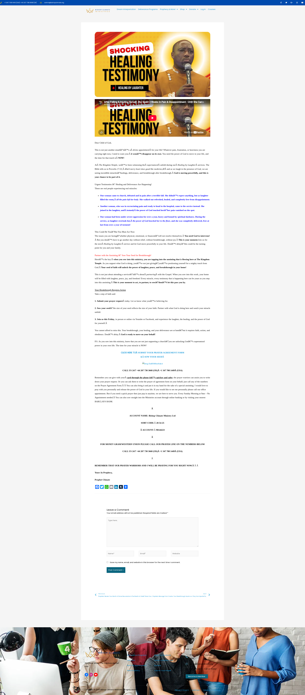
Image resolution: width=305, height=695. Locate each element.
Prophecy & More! (167, 9)
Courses (211, 9)
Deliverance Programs (148, 9)
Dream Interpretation (126, 9)
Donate (192, 9)
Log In (203, 9)
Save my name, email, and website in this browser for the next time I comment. (145, 562)
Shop (182, 9)
